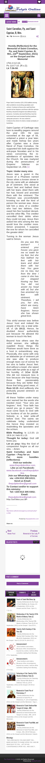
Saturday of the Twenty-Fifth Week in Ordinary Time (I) (26, 674)
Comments (22, 592)
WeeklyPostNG (36, 761)
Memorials (16, 36)
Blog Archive (33, 593)
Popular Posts (11, 593)
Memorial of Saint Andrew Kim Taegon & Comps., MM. (26, 706)
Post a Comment (22, 583)
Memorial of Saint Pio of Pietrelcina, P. (24, 691)
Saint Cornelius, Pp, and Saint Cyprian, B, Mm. (21, 31)
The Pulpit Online (9, 759)
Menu (6, 2)
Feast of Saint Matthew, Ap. (26, 599)
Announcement (31, 21)
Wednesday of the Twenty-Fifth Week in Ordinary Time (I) (27, 615)
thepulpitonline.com (32, 519)
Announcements (21, 658)
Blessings (9, 737)
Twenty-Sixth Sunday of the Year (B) (26, 630)
